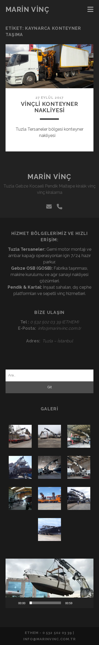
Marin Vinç (28, 9)
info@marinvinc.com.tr (59, 328)
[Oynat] (12, 602)
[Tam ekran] (86, 602)
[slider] (45, 603)
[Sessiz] (78, 602)
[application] (49, 583)
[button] (49, 583)
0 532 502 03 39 (45, 321)
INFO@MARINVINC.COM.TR (49, 639)
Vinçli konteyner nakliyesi (49, 107)
